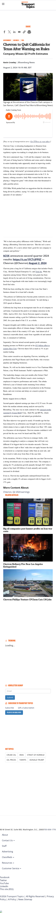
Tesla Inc (38, 271)
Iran (21, 755)
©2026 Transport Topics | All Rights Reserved (22, 896)
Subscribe (9, 708)
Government (7, 40)
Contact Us (7, 840)
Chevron (7, 491)
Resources (7, 862)
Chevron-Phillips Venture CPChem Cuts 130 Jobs (27, 599)
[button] (24, 32)
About (5, 834)
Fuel (22, 40)
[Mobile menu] (3, 4)
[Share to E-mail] (19, 32)
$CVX (6, 256)
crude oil (11, 755)
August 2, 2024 (37, 263)
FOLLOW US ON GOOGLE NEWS (14, 712)
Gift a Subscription (26, 708)
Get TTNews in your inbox (40, 141)
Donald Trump (37, 760)
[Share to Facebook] (4, 32)
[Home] (28, 5)
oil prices (11, 760)
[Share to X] (9, 32)
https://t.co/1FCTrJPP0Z (27, 259)
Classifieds (7, 857)
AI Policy (12, 899)
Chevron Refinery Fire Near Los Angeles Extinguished (23, 565)
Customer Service (11, 868)
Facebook (4, 877)
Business (16, 40)
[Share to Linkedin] (14, 32)
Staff (4, 845)
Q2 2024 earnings (21, 491)
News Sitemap (25, 899)
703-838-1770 (50, 829)
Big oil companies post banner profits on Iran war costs (27, 530)
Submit (10, 697)
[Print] (29, 32)
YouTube (4, 883)
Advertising (7, 851)
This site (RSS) (7, 889)
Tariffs (22, 760)
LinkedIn (4, 886)
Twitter (3, 880)
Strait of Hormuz (35, 755)
